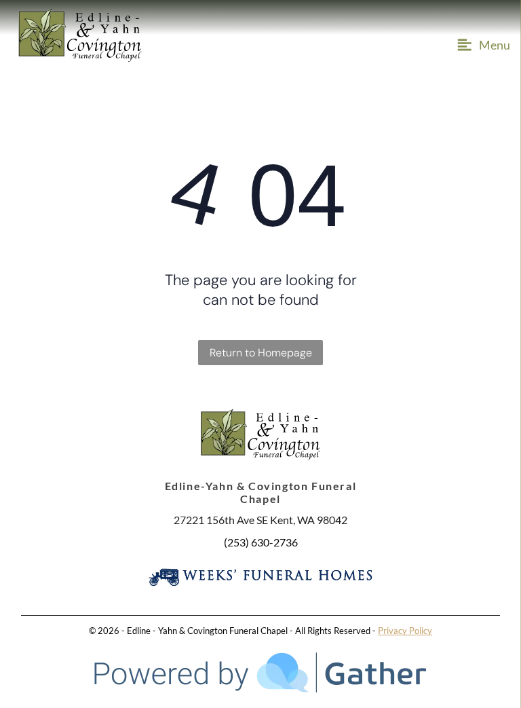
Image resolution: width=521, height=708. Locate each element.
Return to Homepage (261, 353)
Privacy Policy (405, 630)
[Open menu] (481, 45)
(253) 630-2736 (261, 542)
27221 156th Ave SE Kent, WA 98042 (260, 519)
